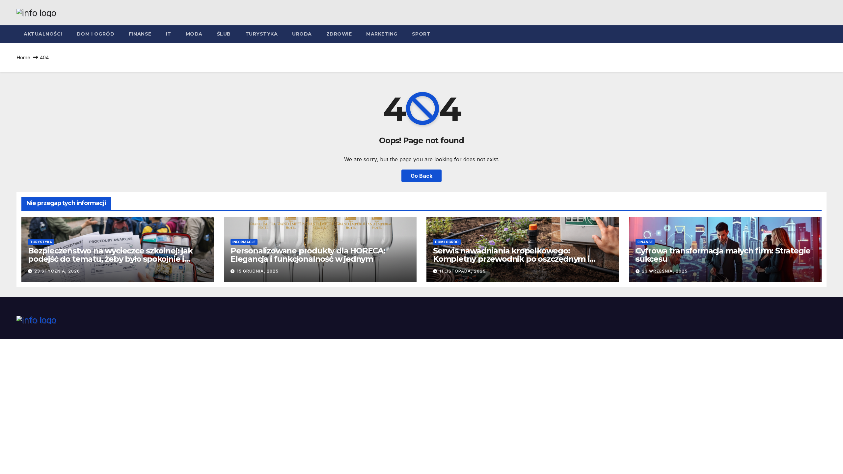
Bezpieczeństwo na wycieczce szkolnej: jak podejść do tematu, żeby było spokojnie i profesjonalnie (110, 259)
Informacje (244, 242)
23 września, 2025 (665, 271)
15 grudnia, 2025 (258, 271)
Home (23, 57)
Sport (421, 34)
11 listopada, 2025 (462, 271)
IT (168, 34)
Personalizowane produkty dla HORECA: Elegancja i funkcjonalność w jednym (308, 255)
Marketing (381, 34)
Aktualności (43, 34)
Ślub (224, 34)
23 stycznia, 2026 (57, 271)
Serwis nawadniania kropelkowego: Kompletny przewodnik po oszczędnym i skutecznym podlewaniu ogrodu (511, 259)
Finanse (140, 34)
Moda (194, 34)
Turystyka (261, 34)
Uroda (302, 34)
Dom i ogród (96, 34)
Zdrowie (339, 34)
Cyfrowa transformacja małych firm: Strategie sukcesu (723, 255)
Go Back (421, 175)
